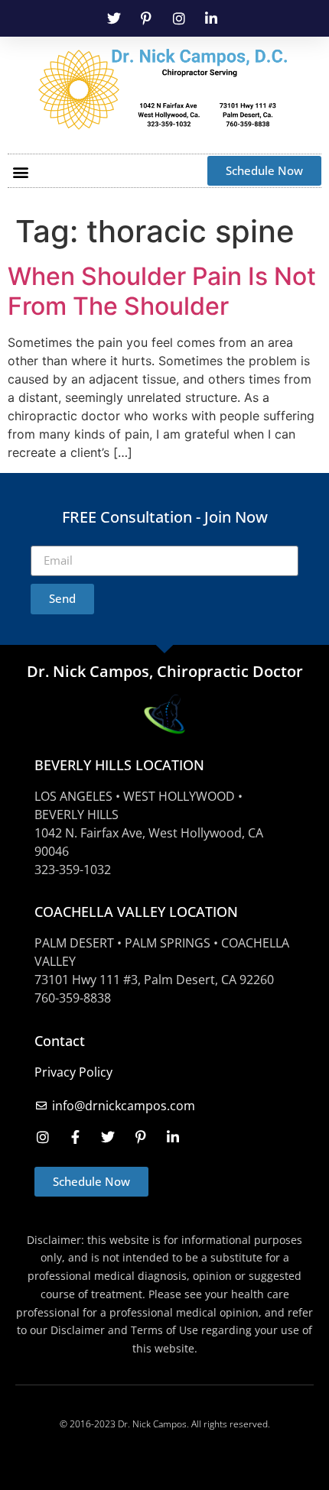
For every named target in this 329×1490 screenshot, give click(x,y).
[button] (20, 171)
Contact (59, 1041)
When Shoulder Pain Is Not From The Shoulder (162, 290)
